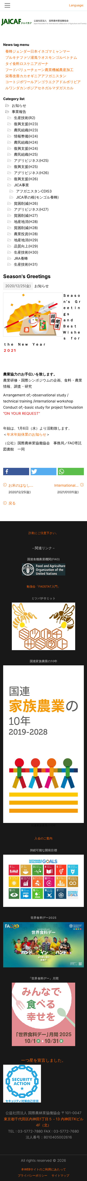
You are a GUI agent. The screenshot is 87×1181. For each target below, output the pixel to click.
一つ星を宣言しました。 (43, 1060)
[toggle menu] (43, 5)
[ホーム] (43, 21)
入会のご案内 (43, 838)
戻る (11, 503)
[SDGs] (43, 881)
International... (66, 485)
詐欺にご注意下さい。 (43, 533)
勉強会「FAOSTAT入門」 (44, 586)
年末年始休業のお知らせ (26, 434)
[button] (16, 471)
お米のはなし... (20, 485)
